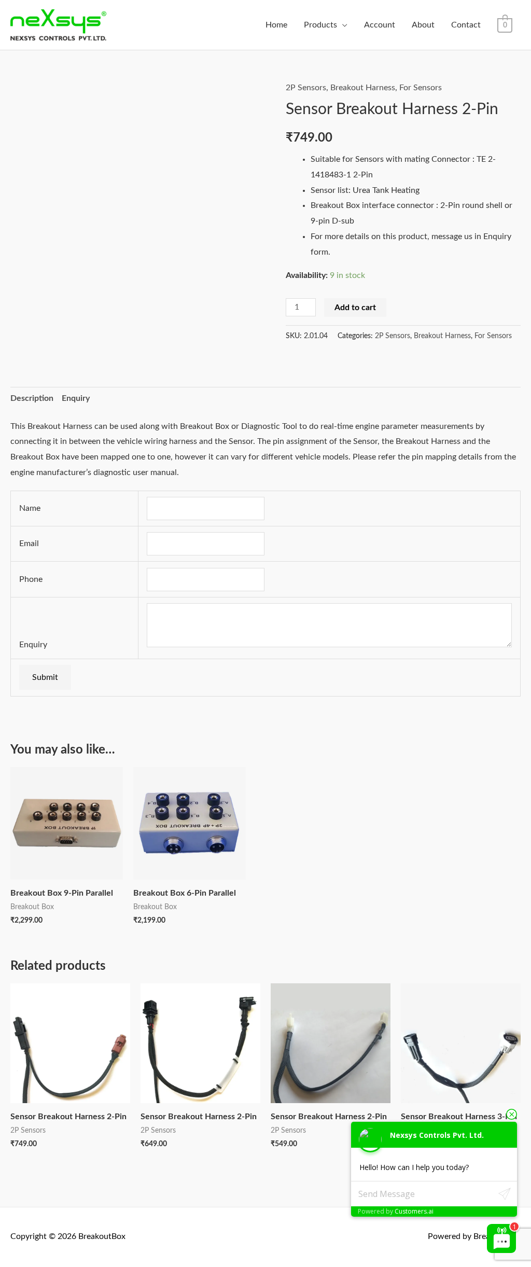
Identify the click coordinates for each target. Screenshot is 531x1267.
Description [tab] (31, 398)
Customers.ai (414, 1211)
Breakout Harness (362, 87)
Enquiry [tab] (76, 398)
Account (379, 25)
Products (320, 25)
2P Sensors (306, 87)
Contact (466, 25)
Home (276, 25)
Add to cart (355, 307)
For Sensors (420, 87)
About (423, 25)
